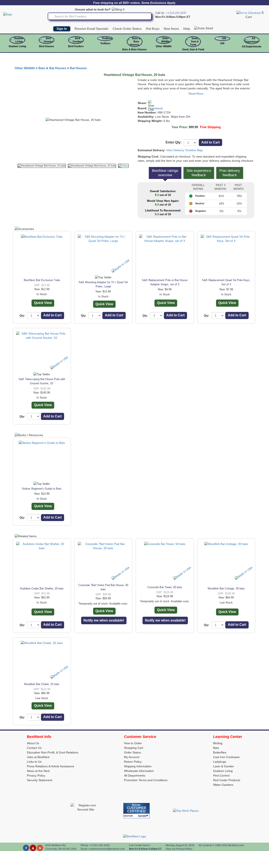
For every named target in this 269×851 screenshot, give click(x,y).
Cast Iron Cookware (226, 757)
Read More (196, 93)
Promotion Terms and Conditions (145, 780)
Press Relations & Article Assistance (50, 766)
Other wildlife (164, 46)
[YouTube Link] (33, 848)
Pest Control (221, 775)
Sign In (62, 28)
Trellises (105, 43)
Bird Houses (46, 46)
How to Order (133, 743)
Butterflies (219, 752)
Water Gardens (223, 784)
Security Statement (39, 780)
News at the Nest (38, 771)
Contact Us (34, 747)
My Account (131, 757)
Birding (217, 743)
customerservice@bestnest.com (106, 848)
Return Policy (133, 761)
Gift (222, 43)
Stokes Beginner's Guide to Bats (42, 488)
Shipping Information (138, 766)
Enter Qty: (174, 142)
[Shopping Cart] (248, 12)
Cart (248, 17)
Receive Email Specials (91, 28)
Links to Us (34, 761)
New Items (171, 28)
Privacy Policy (36, 775)
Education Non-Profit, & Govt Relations (52, 752)
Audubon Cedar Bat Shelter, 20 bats (42, 588)
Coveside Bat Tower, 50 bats (164, 587)
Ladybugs (219, 761)
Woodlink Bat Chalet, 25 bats (41, 684)
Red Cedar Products (226, 780)
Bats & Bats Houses (134, 49)
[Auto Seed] (203, 28)
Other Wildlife (25, 68)
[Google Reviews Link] (40, 848)
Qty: (22, 315)
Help (186, 28)
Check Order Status (127, 28)
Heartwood (155, 108)
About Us (33, 743)
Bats (216, 747)
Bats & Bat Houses (52, 68)
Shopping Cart (133, 747)
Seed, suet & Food (193, 49)
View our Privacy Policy (179, 848)
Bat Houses (78, 68)
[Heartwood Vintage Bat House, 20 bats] (42, 166)
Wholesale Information (139, 771)
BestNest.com (236, 845)
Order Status (132, 752)
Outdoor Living (17, 46)
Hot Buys (153, 28)
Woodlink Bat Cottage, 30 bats (226, 588)
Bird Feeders (76, 46)
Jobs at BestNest (38, 757)
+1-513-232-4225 (176, 12)
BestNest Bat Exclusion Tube (42, 280)
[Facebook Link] (26, 848)
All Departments (251, 46)
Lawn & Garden (223, 766)
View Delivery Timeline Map (184, 150)
